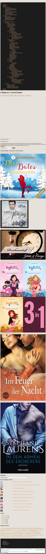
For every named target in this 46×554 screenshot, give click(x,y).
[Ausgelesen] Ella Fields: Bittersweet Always (20, 509)
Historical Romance (12, 51)
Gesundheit (11, 77)
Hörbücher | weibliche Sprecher (12, 86)
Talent (23, 535)
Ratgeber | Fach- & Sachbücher (12, 76)
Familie (2, 532)
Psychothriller (11, 65)
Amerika (1, 528)
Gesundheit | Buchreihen (16, 81)
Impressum (5, 89)
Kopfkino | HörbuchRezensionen (11, 14)
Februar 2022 (5, 515)
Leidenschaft (37, 532)
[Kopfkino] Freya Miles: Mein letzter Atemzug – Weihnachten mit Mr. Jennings (15, 199)
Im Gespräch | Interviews (9, 12)
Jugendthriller (11, 64)
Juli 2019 (4, 519)
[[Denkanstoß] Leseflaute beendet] (23, 259)
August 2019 (5, 518)
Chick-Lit (11, 41)
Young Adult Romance (13, 69)
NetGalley (32, 533)
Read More (2, 146)
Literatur (4, 6)
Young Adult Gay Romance (17, 71)
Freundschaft (18, 532)
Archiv (4, 20)
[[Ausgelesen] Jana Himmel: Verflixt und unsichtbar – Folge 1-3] (23, 332)
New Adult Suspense (13, 35)
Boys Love (14, 49)
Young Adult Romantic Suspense (17, 73)
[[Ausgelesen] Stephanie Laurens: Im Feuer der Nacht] (23, 400)
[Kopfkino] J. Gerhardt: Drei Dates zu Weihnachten (10, 152)
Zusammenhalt (20, 536)
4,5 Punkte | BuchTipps (11, 24)
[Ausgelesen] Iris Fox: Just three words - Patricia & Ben (22, 503)
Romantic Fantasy (12, 28)
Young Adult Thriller (15, 75)
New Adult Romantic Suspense (17, 36)
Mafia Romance (12, 53)
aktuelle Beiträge (8, 7)
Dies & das (5, 15)
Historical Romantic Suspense (17, 52)
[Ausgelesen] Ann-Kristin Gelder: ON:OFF (20, 500)
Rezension (37, 533)
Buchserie (3, 530)
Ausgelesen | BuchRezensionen (10, 8)
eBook (24, 530)
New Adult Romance (13, 32)
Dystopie (11, 59)
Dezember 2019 (5, 517)
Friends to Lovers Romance (14, 47)
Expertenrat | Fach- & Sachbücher (11, 11)
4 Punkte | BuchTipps (11, 25)
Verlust (38, 535)
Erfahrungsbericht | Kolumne (10, 18)
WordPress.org (5, 544)
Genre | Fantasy (10, 26)
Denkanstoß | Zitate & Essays (10, 17)
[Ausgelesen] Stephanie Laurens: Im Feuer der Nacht (10, 333)
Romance (2, 535)
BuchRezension (38, 528)
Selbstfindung (7, 535)
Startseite (4, 4)
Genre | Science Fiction (11, 58)
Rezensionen (7, 22)
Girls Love (13, 50)
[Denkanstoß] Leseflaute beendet (18, 488)
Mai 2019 (4, 521)
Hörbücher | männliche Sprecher (13, 87)
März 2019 (5, 523)
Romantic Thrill (12, 66)
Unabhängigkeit (27, 535)
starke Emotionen (18, 535)
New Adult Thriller (15, 38)
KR (33, 532)
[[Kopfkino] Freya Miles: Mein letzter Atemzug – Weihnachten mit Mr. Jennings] (14, 227)
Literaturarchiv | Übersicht (9, 21)
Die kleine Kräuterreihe (18, 82)
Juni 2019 (4, 520)
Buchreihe (31, 528)
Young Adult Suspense (13, 72)
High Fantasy (11, 27)
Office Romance (12, 54)
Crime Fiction (14, 62)
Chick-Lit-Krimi (14, 42)
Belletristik (12, 528)
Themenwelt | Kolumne (9, 19)
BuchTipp (9, 530)
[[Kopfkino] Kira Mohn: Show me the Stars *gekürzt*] (23, 117)
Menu (1, 2)
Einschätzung (34, 530)
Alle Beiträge (5, 5)
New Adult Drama (12, 31)
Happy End (29, 532)
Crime (10, 61)
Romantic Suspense (12, 56)
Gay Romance (12, 48)
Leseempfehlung (5, 533)
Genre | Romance (10, 39)
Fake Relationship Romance (14, 46)
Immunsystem (14, 78)
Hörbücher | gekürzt (10, 85)
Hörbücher (7, 83)
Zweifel (26, 536)
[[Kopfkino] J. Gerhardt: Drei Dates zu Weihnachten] (23, 198)
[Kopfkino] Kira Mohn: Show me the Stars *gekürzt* (15, 95)
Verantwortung (33, 535)
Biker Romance (12, 40)
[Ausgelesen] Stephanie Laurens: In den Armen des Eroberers (12, 401)
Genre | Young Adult (10, 67)
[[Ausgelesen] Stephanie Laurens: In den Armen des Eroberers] (23, 473)
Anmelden (4, 541)
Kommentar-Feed (6, 543)
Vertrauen (6, 536)
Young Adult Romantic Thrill (17, 74)
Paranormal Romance (13, 55)
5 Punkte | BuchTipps (11, 23)
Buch (26, 528)
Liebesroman (16, 533)
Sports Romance (12, 57)
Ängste (30, 536)
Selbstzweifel (12, 535)
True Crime (14, 63)
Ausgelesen (6, 528)
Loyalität (27, 533)
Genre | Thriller (10, 60)
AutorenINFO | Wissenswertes (10, 9)
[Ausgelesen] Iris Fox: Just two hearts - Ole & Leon (21, 506)
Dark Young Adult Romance (17, 70)
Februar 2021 (5, 516)
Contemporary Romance (13, 43)
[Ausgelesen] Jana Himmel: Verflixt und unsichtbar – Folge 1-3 (12, 260)
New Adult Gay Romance (16, 34)
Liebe (11, 533)
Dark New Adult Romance (16, 33)
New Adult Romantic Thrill (16, 37)
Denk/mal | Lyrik (8, 10)
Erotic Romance (12, 45)
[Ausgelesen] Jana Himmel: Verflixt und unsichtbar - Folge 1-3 (23, 491)
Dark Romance (12, 44)
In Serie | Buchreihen (8, 13)
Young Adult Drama (13, 68)
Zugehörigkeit (12, 536)
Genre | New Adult (10, 30)
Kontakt (4, 88)
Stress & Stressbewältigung (16, 80)
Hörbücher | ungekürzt (11, 84)
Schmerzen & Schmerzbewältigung (18, 79)
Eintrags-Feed (5, 542)
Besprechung (21, 528)
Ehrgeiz (28, 530)
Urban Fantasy (12, 29)
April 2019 (5, 522)
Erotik (42, 530)
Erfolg (39, 530)
